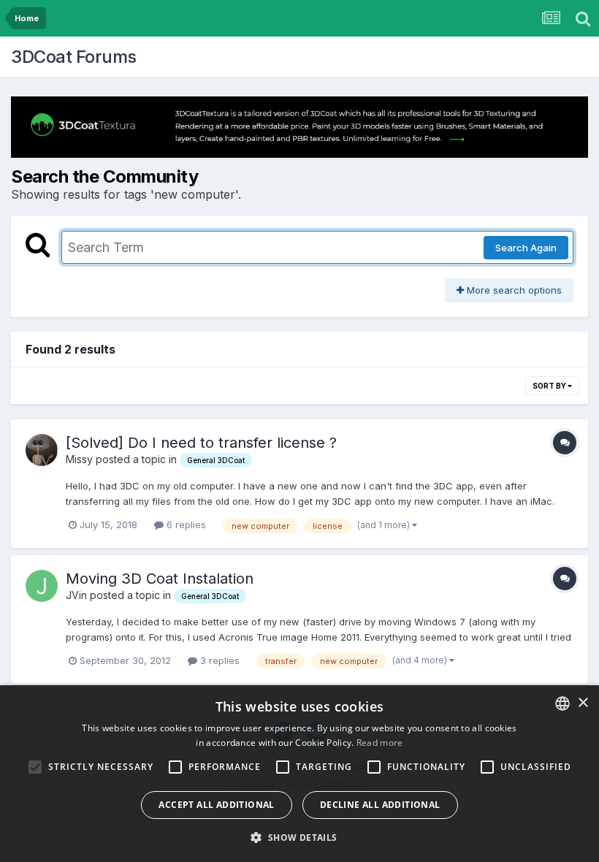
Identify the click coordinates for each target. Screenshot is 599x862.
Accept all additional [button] (216, 804)
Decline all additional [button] (380, 804)
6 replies (185, 524)
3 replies (218, 660)
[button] (299, 837)
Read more (379, 742)
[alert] (299, 773)
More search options (513, 290)
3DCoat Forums (74, 56)
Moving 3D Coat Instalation (159, 578)
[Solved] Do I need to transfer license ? (201, 442)
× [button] (582, 703)
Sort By (550, 385)
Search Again (526, 247)
